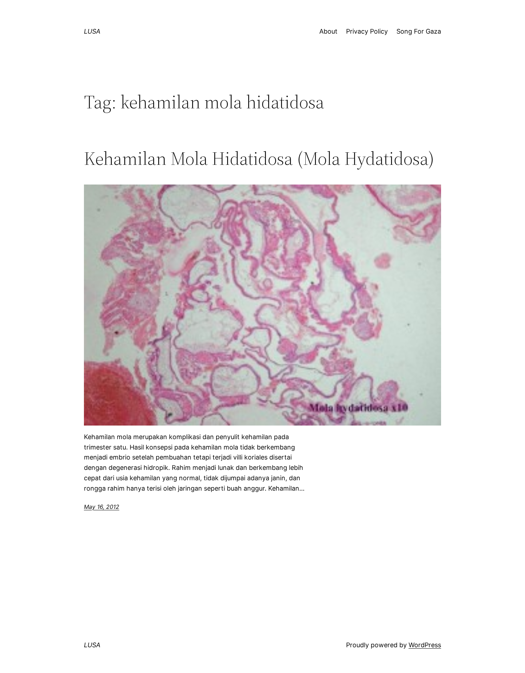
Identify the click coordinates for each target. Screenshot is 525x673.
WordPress (425, 645)
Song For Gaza (418, 31)
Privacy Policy (367, 31)
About (328, 31)
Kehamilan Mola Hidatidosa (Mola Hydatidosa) (259, 158)
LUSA (92, 31)
